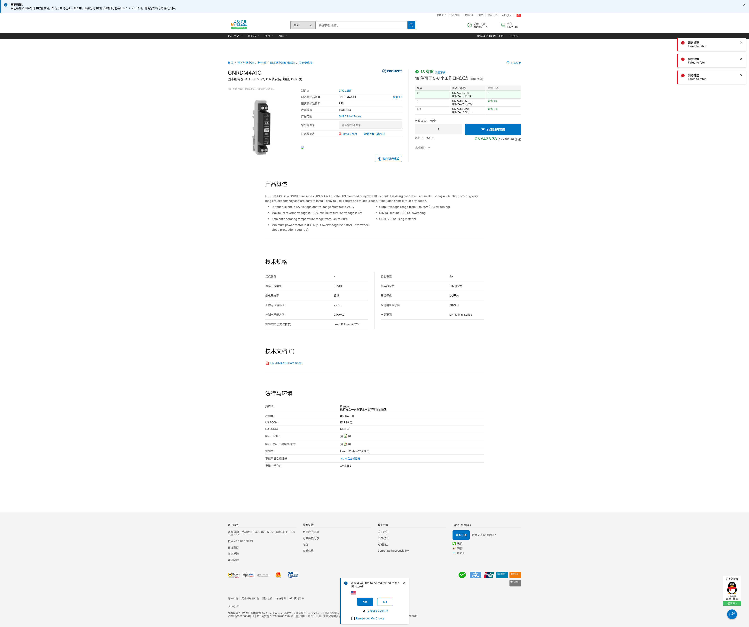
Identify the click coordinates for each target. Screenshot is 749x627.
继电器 (262, 62)
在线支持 (233, 547)
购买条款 (267, 598)
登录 (476, 23)
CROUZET (345, 90)
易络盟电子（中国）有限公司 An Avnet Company (256, 613)
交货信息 (308, 550)
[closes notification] (744, 4)
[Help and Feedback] (732, 614)
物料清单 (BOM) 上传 (490, 36)
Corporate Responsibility (393, 550)
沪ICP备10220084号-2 (241, 616)
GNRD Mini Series (350, 116)
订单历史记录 (311, 538)
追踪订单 (492, 15)
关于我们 (383, 531)
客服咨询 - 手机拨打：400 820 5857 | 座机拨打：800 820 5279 (261, 533)
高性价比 (441, 15)
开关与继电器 (245, 62)
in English (507, 15)
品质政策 (383, 538)
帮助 (480, 15)
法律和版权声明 (250, 598)
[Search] (411, 25)
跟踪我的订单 (311, 531)
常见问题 (233, 560)
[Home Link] (239, 25)
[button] (235, 36)
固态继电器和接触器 (282, 62)
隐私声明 (233, 598)
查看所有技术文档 (374, 133)
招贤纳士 (383, 544)
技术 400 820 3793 (240, 541)
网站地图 (281, 598)
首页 (230, 62)
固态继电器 (305, 62)
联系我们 (469, 15)
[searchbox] (361, 25)
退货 (305, 544)
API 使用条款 (296, 598)
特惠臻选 (455, 15)
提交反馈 (233, 553)
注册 (483, 23)
